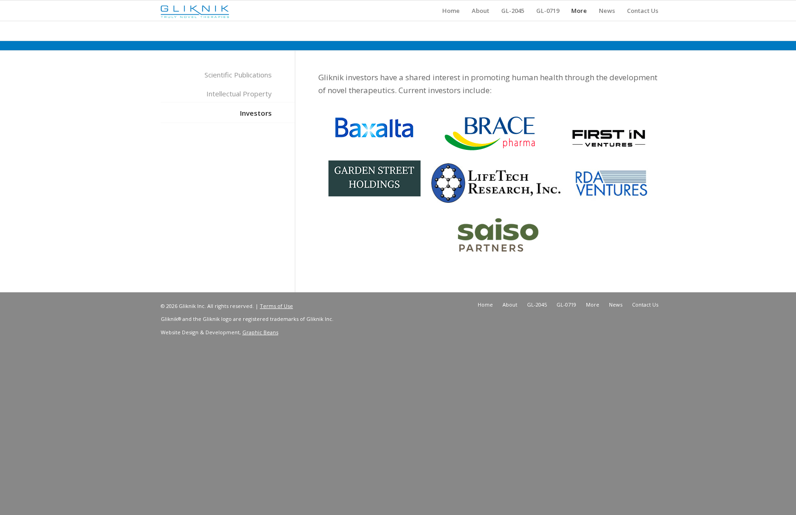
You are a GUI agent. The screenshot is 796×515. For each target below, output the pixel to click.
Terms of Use (276, 305)
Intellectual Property (239, 93)
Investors (256, 113)
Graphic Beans (260, 332)
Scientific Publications (238, 74)
